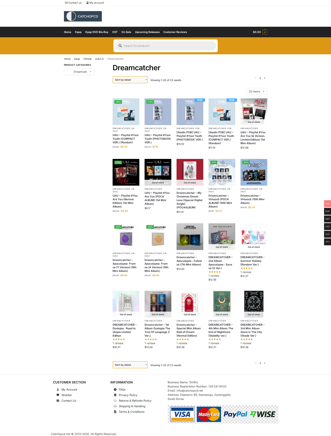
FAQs (122, 389)
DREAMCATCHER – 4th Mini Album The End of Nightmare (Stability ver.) (221, 330)
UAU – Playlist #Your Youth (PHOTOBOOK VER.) (158, 138)
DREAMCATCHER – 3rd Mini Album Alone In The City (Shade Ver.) (252, 330)
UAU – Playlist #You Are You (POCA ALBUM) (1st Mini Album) (157, 198)
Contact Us (69, 400)
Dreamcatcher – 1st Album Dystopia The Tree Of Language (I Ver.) (157, 330)
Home (67, 58)
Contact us (75, 2)
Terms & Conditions (131, 411)
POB (197, 128)
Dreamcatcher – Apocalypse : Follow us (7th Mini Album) (189, 261)
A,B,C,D (99, 58)
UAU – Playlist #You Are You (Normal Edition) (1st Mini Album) (125, 201)
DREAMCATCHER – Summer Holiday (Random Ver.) (252, 261)
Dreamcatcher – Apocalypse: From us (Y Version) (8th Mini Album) (124, 265)
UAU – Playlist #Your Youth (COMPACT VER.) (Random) (126, 138)
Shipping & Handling (132, 406)
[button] (260, 32)
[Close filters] (99, 65)
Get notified (254, 155)
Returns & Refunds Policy (135, 400)
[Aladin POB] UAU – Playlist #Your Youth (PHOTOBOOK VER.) (190, 136)
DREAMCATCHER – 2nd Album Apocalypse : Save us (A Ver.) (221, 263)
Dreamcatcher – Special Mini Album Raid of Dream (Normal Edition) (189, 330)
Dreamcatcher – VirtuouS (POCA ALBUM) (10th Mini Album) (220, 201)
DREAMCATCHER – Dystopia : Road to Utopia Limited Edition (125, 330)
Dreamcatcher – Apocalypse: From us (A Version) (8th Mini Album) (156, 265)
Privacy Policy (128, 395)
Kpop (77, 58)
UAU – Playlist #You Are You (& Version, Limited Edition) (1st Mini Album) (252, 138)
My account (96, 2)
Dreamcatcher (121, 128)
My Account (69, 389)
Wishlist (67, 395)
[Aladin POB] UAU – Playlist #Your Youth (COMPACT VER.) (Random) (221, 138)
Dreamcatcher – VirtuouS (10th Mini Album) (252, 199)
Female (88, 58)
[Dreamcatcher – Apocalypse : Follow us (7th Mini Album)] (190, 236)
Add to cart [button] (126, 154)
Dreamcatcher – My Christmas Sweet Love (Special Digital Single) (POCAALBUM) (189, 200)
